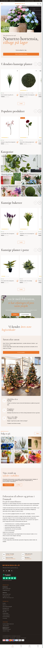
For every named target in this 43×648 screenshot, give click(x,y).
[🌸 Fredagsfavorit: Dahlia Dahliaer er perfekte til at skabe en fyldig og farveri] (34, 456)
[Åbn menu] (2, 3)
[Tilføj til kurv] (17, 95)
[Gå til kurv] (40, 3)
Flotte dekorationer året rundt (9, 35)
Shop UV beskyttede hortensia (21, 54)
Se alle (21, 103)
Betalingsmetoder (6, 608)
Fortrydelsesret (23, 637)
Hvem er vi (4, 604)
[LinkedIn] (9, 571)
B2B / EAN (4, 611)
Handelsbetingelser (6, 637)
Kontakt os (15, 314)
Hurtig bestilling (5, 613)
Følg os (37, 433)
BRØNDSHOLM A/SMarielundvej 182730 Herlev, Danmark (7, 628)
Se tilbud (18, 484)
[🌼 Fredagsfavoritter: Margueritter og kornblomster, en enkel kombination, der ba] (7, 443)
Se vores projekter (21, 352)
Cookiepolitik (18, 637)
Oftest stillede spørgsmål (7, 606)
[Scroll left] (35, 64)
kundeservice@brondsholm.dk (8, 623)
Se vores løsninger (25, 314)
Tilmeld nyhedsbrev (8, 484)
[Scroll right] (39, 64)
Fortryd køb (5, 618)
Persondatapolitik (12, 637)
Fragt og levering (6, 609)
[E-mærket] (12, 571)
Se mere (21, 163)
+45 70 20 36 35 (6, 625)
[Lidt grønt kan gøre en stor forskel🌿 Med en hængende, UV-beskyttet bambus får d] (34, 443)
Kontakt (4, 603)
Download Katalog (6, 616)
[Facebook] (6, 571)
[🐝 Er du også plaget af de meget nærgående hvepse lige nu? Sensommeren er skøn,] (21, 456)
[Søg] (38, 3)
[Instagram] (4, 571)
